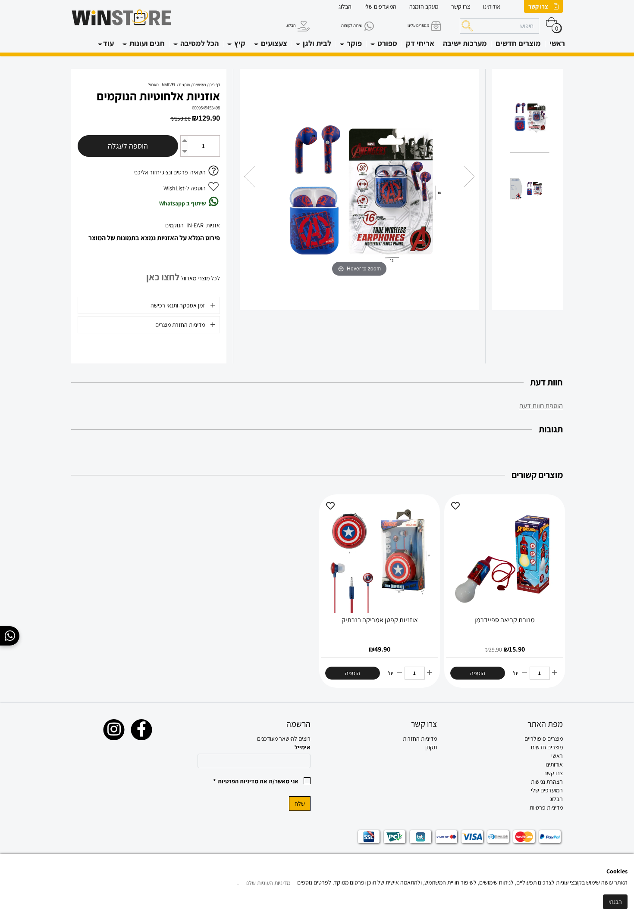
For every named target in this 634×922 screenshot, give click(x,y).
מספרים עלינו (418, 25)
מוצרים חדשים (518, 43)
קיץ (238, 43)
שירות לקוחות (351, 25)
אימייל (303, 747)
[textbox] (380, 738)
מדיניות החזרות (420, 738)
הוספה (477, 673)
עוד (108, 43)
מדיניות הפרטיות (238, 781)
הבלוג (345, 6)
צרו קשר (538, 6)
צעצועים (273, 43)
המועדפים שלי (380, 6)
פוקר (353, 43)
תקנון (431, 747)
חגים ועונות (146, 43)
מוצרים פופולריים (543, 738)
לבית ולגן (316, 43)
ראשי (557, 43)
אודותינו (491, 6)
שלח (300, 803)
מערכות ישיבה (465, 43)
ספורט (386, 43)
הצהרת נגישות (547, 781)
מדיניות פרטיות (546, 807)
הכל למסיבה (199, 43)
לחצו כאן (162, 277)
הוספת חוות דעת (541, 405)
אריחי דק (420, 43)
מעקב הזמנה (423, 6)
